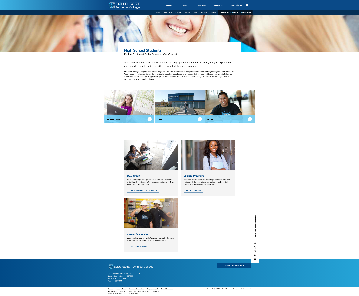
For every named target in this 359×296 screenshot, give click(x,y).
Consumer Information (136, 289)
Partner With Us (236, 5)
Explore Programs (193, 190)
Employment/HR (152, 289)
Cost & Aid (202, 5)
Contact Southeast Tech (234, 265)
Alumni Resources (167, 289)
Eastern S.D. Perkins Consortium (138, 291)
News (195, 12)
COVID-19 (156, 291)
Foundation (204, 12)
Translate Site (112, 291)
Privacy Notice (121, 289)
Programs (168, 5)
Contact (110, 289)
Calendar (178, 12)
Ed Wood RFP (133, 293)
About (158, 12)
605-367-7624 (128, 276)
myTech (213, 12)
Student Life (218, 5)
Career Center (167, 12)
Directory (188, 12)
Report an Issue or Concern (117, 293)
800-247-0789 (120, 278)
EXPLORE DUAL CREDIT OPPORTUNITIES (143, 190)
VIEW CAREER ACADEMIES (138, 246)
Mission (122, 291)
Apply (185, 5)
